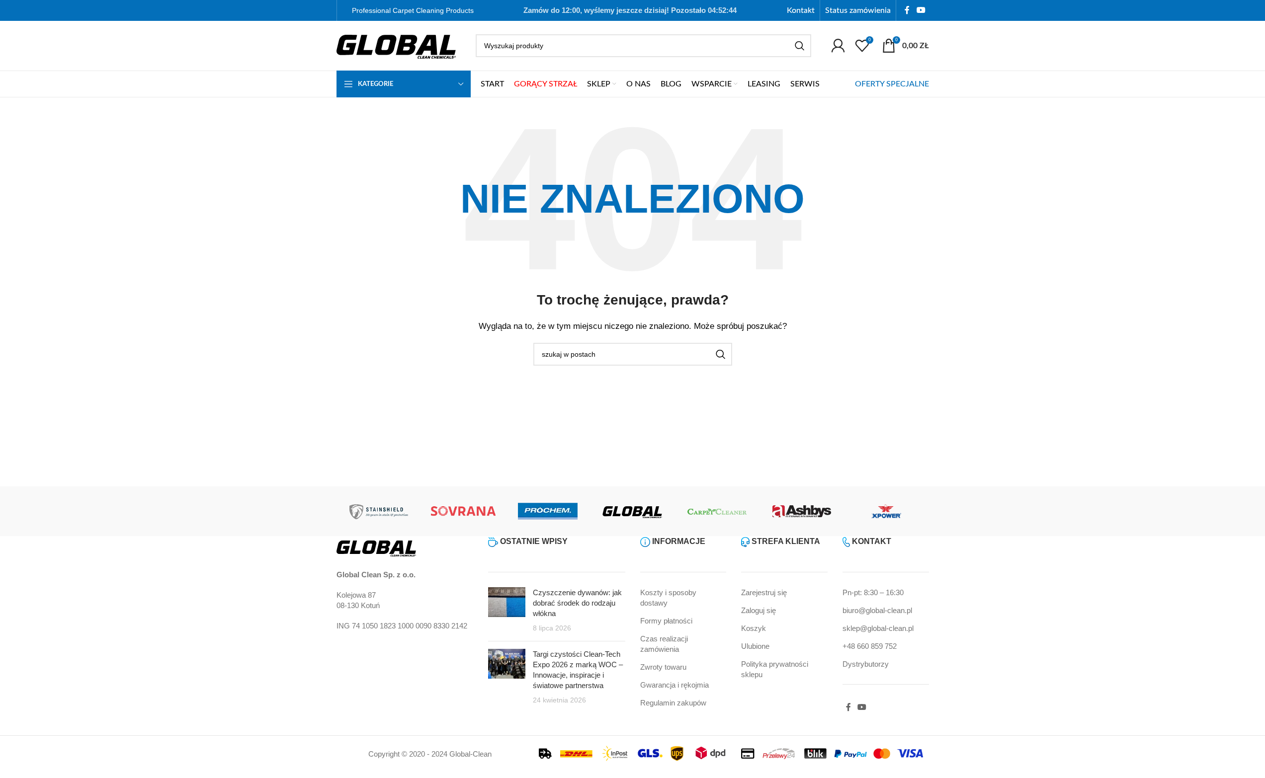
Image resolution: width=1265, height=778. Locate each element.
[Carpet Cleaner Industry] (717, 511)
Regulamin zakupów (673, 703)
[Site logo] (396, 45)
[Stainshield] (379, 511)
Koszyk (753, 628)
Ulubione (755, 646)
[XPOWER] (886, 511)
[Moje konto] (838, 46)
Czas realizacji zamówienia (664, 643)
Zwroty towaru (663, 667)
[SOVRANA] (463, 511)
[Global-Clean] (632, 511)
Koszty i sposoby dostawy (668, 597)
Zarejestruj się (764, 592)
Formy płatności (666, 621)
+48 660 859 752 (870, 646)
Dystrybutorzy (866, 664)
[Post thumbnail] (506, 610)
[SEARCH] (799, 45)
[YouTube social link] (920, 10)
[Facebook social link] (907, 10)
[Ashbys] (801, 511)
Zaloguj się (758, 610)
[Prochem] (548, 511)
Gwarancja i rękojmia (674, 685)
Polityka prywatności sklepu (774, 669)
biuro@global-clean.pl (877, 610)
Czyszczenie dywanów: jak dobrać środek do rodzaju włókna (577, 603)
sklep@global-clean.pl (878, 628)
